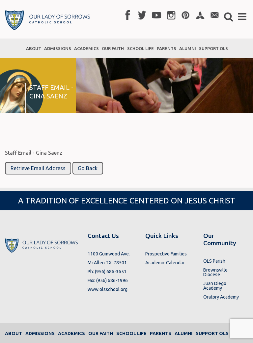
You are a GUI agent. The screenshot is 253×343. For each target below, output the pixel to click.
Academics (71, 333)
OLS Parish (214, 261)
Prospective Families (166, 253)
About (13, 333)
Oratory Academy (221, 297)
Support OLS (212, 333)
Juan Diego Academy (214, 286)
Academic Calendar (164, 262)
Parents (160, 333)
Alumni (183, 333)
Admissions (40, 333)
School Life (131, 333)
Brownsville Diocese (215, 272)
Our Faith (100, 333)
